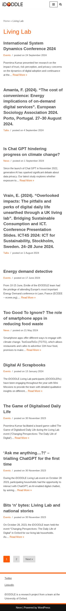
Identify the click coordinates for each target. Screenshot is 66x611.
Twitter (8, 578)
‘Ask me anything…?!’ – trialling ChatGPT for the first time (31, 458)
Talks (6, 130)
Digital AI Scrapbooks (24, 365)
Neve (19, 607)
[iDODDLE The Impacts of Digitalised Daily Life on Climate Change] (13, 4)
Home (6, 21)
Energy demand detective (27, 271)
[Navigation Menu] (54, 4)
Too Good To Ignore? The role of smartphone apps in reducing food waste (32, 318)
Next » (29, 559)
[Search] (60, 4)
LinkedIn (9, 585)
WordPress (44, 607)
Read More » (20, 74)
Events (7, 55)
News (6, 161)
